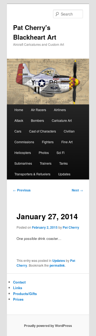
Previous (22, 190)
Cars (17, 131)
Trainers (45, 163)
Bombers (37, 120)
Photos (44, 152)
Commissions (24, 141)
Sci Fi (61, 152)
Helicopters (22, 152)
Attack (18, 120)
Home (18, 109)
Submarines (23, 163)
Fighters (48, 141)
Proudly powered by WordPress (48, 325)
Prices (18, 299)
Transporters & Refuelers (32, 174)
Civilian (69, 131)
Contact (19, 282)
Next (77, 190)
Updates (64, 174)
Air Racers (38, 109)
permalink (57, 265)
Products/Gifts (25, 293)
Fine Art (67, 141)
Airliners (60, 109)
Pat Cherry (71, 227)
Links (17, 287)
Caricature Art (62, 120)
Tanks (63, 163)
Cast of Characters (42, 131)
